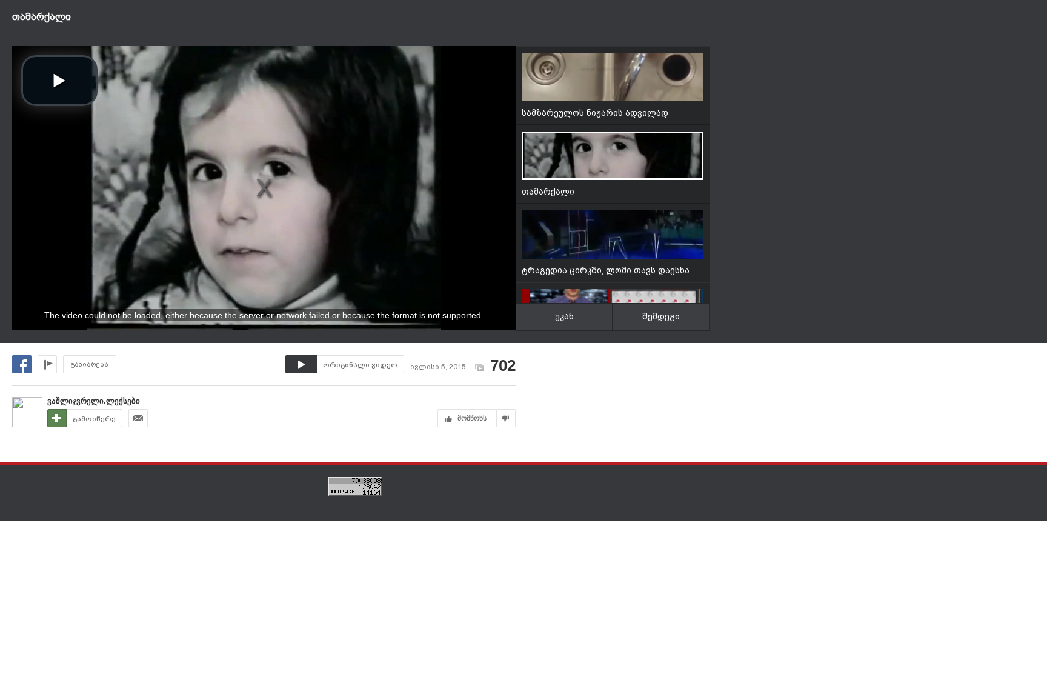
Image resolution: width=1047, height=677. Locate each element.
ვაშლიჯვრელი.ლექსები (93, 401)
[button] (59, 80)
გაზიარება (89, 365)
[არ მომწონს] (506, 418)
